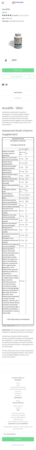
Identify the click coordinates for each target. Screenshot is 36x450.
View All (18, 408)
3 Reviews (18, 98)
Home (18, 383)
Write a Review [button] (24, 15)
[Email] (3, 84)
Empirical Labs (18, 406)
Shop (18, 401)
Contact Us (18, 393)
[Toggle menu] (3, 2)
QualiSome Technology (18, 387)
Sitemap (18, 395)
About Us (18, 391)
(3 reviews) (15, 15)
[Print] (7, 84)
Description (18, 92)
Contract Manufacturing (18, 389)
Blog (18, 385)
